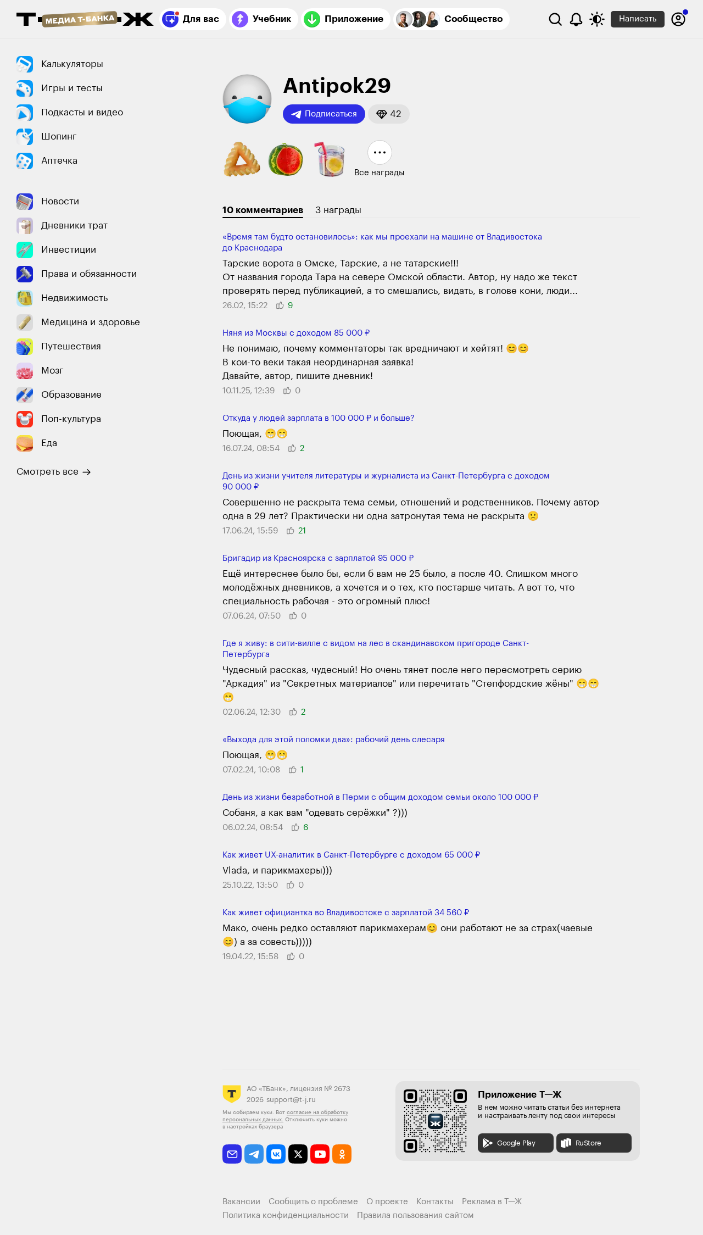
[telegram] (254, 1154)
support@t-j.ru (291, 1099)
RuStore (588, 1143)
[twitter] (298, 1154)
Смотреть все (47, 471)
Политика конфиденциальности (285, 1215)
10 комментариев (262, 210)
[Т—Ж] (85, 20)
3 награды (338, 210)
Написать (637, 19)
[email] (232, 1154)
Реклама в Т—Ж (492, 1202)
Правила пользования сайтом (415, 1215)
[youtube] (320, 1154)
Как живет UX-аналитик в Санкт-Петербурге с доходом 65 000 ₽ (351, 855)
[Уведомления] (576, 19)
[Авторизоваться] (678, 19)
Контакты (435, 1202)
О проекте (387, 1202)
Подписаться (331, 114)
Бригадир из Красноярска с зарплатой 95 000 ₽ (318, 558)
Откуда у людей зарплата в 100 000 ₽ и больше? (318, 418)
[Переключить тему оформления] (597, 19)
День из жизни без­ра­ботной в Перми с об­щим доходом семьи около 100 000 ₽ (380, 797)
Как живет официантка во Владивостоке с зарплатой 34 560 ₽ (345, 913)
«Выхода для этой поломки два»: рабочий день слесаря (333, 740)
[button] (389, 114)
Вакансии (241, 1202)
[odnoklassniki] (342, 1154)
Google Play (516, 1143)
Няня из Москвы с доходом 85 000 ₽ (296, 333)
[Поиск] (555, 19)
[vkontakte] (276, 1154)
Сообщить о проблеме (313, 1202)
